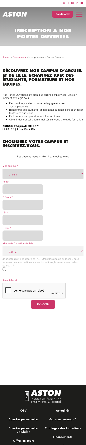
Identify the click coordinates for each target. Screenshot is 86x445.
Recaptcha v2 (10, 280)
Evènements (19, 57)
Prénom (8, 197)
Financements (62, 437)
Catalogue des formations (63, 428)
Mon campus (10, 165)
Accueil (6, 57)
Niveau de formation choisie (18, 243)
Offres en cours (23, 441)
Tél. (5, 212)
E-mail (7, 228)
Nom (6, 181)
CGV (23, 410)
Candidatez (63, 14)
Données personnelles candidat (23, 430)
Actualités (63, 410)
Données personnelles (23, 419)
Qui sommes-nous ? (62, 419)
